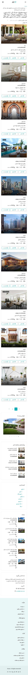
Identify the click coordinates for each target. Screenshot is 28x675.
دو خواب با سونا (21, 391)
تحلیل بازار (22, 658)
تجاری (22, 489)
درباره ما (22, 606)
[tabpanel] (14, 426)
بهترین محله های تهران (19, 627)
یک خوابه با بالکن (21, 353)
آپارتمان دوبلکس (13, 560)
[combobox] (12, 20)
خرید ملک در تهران (20, 624)
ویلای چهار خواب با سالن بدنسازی (18, 50)
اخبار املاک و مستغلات (19, 660)
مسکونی (22, 496)
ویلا (20, 506)
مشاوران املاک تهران (20, 629)
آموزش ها (22, 642)
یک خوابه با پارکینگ (13, 461)
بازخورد (22, 645)
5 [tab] (9, 437)
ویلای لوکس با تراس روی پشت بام (10, 518)
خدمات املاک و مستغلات (18, 655)
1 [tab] (17, 437)
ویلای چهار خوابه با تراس (20, 164)
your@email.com (20, 591)
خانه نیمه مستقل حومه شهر (19, 126)
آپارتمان (19, 499)
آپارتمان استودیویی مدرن (12, 448)
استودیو (19, 501)
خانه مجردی (18, 504)
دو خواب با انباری (21, 239)
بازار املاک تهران (21, 622)
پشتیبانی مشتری (21, 637)
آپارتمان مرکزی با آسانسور (20, 315)
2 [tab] (15, 437)
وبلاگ (22, 611)
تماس (21, 58)
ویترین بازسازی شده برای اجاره (11, 467)
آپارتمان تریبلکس (21, 201)
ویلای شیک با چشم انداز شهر (11, 528)
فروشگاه (19, 494)
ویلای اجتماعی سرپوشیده (20, 277)
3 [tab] (13, 437)
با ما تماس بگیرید (20, 609)
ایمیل (13, 58)
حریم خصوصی (21, 614)
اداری (20, 491)
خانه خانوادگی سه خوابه (20, 88)
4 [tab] (11, 437)
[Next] (9, 409)
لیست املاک (21, 653)
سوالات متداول (21, 640)
